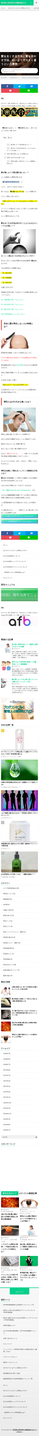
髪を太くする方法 (9, 71)
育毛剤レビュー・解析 (10, 943)
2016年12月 (7, 1103)
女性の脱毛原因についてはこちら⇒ (13, 314)
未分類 (5, 904)
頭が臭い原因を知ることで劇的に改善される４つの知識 (28, 1246)
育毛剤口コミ (7, 954)
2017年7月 (6, 1075)
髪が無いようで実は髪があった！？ (19, 144)
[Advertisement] (19, 31)
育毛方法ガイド (17, 69)
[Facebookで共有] (7, 86)
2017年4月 (6, 1092)
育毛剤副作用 (7, 948)
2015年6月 (6, 1108)
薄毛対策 (24, 1239)
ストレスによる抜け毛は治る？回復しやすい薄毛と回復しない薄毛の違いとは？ (9, 1278)
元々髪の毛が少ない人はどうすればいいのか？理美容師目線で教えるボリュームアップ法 (24, 1013)
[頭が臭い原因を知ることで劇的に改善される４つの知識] (6, 648)
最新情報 (5, 877)
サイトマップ (7, 578)
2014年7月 (6, 1130)
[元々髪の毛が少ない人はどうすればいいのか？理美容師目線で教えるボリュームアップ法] (6, 1014)
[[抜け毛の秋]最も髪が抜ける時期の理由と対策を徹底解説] (6, 1026)
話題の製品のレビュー (10, 970)
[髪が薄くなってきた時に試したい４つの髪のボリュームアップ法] (6, 683)
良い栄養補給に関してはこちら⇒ (12, 300)
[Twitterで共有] (19, 86)
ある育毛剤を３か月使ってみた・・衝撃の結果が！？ (18, 874)
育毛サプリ (6, 848)
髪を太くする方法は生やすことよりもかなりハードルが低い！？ (21, 149)
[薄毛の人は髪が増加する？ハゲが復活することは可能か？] (6, 1038)
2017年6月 (6, 1081)
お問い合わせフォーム (10, 1338)
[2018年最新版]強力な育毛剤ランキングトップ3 (18, 1305)
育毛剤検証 (12, 877)
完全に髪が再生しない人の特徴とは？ (17, 154)
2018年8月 (6, 1059)
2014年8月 (6, 1124)
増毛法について (8, 893)
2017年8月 (6, 1070)
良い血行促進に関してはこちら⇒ (12, 304)
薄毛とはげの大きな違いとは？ (15, 157)
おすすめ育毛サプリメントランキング (15, 567)
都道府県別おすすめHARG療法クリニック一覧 (17, 1379)
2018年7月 (6, 1064)
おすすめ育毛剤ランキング (11, 556)
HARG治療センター (9, 1325)
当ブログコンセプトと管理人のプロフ (19, 8)
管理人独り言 (7, 915)
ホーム (3, 8)
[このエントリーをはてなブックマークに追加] (32, 86)
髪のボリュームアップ (28, 1211)
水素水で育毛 (7, 787)
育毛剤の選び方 (8, 937)
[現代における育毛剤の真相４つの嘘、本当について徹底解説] (6, 665)
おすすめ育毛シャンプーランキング (14, 561)
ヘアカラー (6, 1239)
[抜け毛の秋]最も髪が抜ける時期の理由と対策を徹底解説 (9, 1216)
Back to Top (19, 1292)
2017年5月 (6, 1086)
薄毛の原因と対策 (8, 1211)
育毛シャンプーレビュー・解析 (12, 756)
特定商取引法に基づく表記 (11, 1373)
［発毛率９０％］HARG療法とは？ (14, 572)
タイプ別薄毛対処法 (9, 888)
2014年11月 (7, 1113)
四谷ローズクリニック (10, 1362)
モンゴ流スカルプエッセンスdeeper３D (16, 490)
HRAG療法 (20, 365)
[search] (36, 1137)
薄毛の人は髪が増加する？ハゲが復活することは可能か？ (28, 1218)
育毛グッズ (6, 921)
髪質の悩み (6, 975)
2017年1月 (6, 1097)
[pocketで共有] (10, 90)
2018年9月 (6, 1053)
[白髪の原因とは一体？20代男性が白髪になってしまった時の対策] (6, 991)
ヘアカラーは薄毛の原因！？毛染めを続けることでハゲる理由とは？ (9, 1247)
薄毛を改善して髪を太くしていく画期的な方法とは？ (21, 162)
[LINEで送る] (29, 90)
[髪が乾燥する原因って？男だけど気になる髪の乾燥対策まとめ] (6, 1003)
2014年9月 (6, 1119)
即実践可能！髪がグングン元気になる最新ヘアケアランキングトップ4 (28, 1276)
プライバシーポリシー (10, 1357)
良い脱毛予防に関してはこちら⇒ (12, 309)
